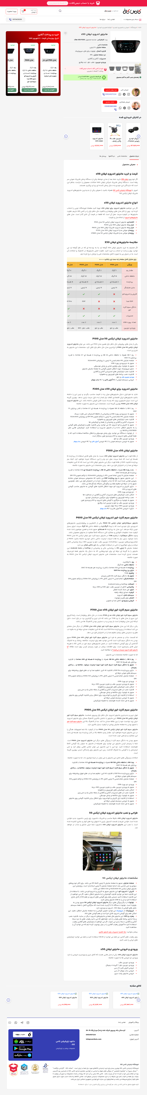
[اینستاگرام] (128, 94)
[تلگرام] (124, 94)
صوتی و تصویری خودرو (121, 27)
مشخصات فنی (103, 45)
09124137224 (91, 1034)
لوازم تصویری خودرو (105, 27)
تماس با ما (111, 19)
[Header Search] (60, 10)
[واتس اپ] (120, 94)
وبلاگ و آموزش (133, 1022)
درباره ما (102, 19)
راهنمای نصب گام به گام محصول (127, 77)
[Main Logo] (132, 11)
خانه (139, 27)
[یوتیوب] (9, 1022)
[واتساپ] (15, 1022)
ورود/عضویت (11, 11)
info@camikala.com (93, 1039)
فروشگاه (134, 27)
